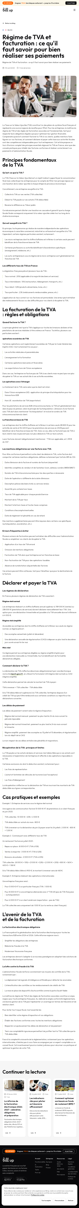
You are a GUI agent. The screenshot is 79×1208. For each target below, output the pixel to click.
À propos (49, 1162)
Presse (48, 1168)
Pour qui (37, 1172)
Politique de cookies (37, 1195)
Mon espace (61, 1175)
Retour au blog (10, 23)
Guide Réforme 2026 (60, 1164)
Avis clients (60, 1169)
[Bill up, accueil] (7, 10)
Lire (6, 1133)
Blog (47, 1165)
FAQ (58, 1172)
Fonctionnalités (40, 1162)
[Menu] (74, 10)
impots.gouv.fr (17, 674)
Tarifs (37, 1170)
